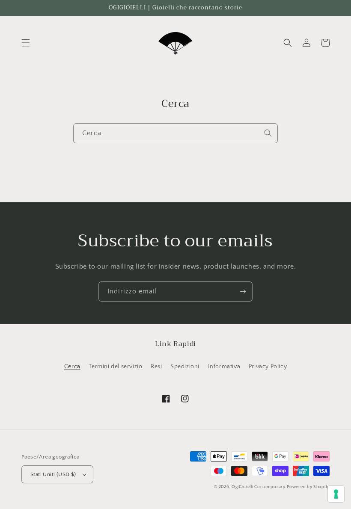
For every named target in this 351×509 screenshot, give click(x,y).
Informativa (224, 366)
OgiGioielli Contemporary (259, 487)
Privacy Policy (268, 366)
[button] (25, 42)
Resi (156, 366)
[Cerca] (268, 133)
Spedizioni (184, 366)
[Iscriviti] (242, 291)
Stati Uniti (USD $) (53, 474)
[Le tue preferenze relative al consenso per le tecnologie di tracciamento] (336, 494)
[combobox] (175, 133)
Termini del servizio (115, 366)
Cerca (72, 366)
